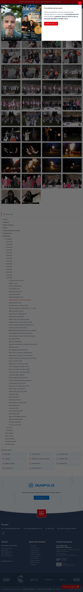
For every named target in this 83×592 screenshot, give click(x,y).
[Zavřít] (80, 3)
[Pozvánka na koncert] (31, 23)
